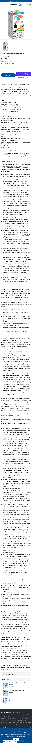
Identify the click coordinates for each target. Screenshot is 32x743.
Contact (22, 1)
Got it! (16, 739)
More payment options (23, 77)
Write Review (4, 56)
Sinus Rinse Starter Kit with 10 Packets (19, 698)
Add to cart (8, 75)
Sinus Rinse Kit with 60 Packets (17, 690)
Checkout (10, 1)
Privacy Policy (22, 736)
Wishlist (16, 1)
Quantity (3, 66)
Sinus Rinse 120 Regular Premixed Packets (17, 683)
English (8, 741)
